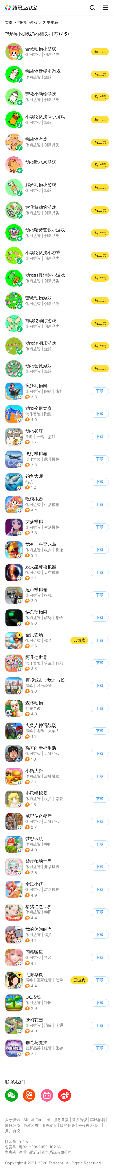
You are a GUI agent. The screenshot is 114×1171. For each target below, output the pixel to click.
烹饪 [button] (52, 436)
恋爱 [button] (59, 798)
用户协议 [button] (12, 1131)
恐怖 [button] (59, 617)
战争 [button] (59, 980)
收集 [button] (48, 549)
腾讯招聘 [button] (97, 1119)
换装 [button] (48, 957)
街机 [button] (59, 391)
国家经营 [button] (44, 980)
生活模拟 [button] (51, 504)
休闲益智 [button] (33, 391)
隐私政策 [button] (67, 1125)
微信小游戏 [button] (27, 22)
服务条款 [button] (61, 1119)
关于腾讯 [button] (12, 1119)
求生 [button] (48, 663)
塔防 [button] (40, 730)
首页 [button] (9, 22)
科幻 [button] (59, 663)
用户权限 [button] (49, 1125)
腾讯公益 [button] (12, 1125)
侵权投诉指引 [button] (89, 1125)
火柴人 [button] (53, 730)
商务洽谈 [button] (79, 1119)
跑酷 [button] (48, 391)
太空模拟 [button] (51, 572)
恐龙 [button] (59, 549)
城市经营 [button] (44, 685)
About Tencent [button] (37, 1119)
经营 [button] (40, 436)
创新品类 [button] (33, 1048)
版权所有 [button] (31, 1125)
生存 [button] (59, 1048)
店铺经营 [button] (51, 753)
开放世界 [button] (51, 866)
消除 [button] (48, 1025)
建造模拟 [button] (51, 889)
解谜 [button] (48, 617)
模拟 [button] (48, 595)
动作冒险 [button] (33, 414)
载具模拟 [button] (51, 459)
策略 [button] (29, 436)
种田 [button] (48, 844)
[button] (21, 8)
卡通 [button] (59, 1025)
